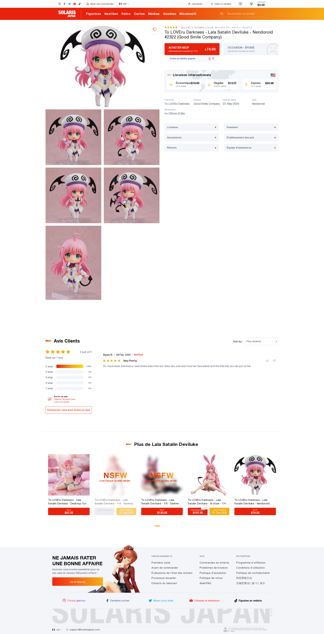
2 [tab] (164, 527)
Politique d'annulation (213, 572)
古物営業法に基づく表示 (250, 583)
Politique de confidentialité (253, 572)
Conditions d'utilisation (250, 567)
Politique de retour (211, 578)
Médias (154, 14)
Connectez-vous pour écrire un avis (68, 409)
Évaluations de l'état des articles (172, 572)
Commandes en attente (214, 562)
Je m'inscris (77, 581)
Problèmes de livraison (214, 567)
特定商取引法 (244, 578)
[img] (112, 360)
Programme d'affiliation (251, 562)
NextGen (111, 14)
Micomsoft (187, 14)
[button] (171, 27)
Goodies (169, 14)
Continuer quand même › (115, 480)
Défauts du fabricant (164, 583)
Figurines (93, 14)
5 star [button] (49, 366)
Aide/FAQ (205, 583)
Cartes (139, 14)
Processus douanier (164, 578)
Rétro (126, 14)
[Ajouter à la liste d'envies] (154, 29)
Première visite (161, 562)
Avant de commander (165, 567)
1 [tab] (156, 527)
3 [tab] (167, 527)
